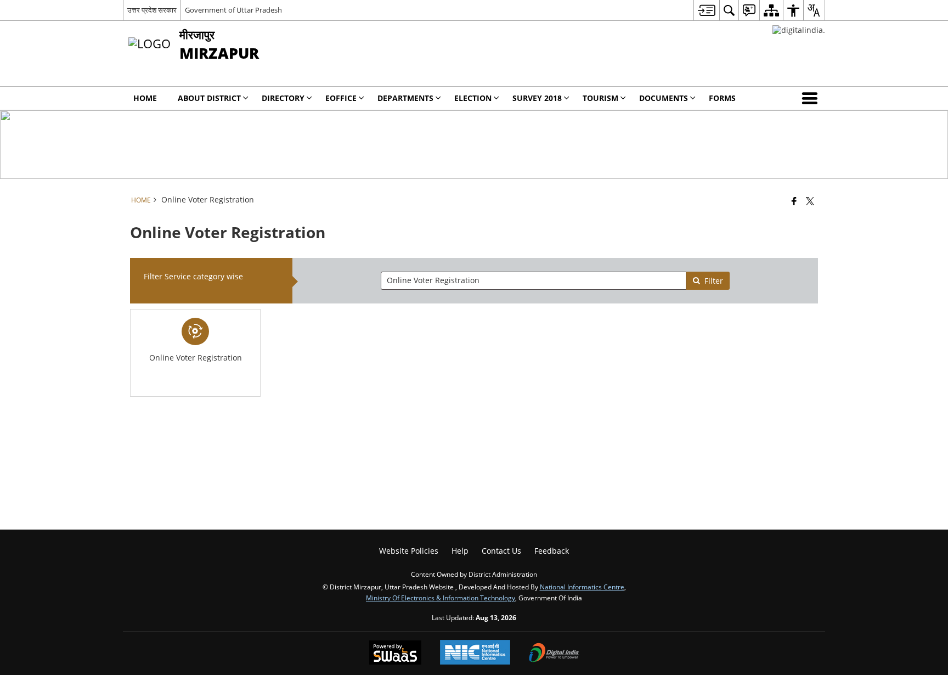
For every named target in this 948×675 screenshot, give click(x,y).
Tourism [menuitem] (600, 98)
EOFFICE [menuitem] (341, 98)
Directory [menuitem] (283, 98)
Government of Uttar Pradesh (233, 10)
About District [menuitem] (209, 98)
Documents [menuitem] (663, 98)
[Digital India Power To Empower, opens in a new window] (554, 653)
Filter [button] (713, 280)
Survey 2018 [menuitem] (537, 98)
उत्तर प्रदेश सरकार (152, 10)
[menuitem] (706, 10)
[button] (812, 98)
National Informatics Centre (582, 586)
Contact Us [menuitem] (501, 550)
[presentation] (533, 281)
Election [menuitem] (473, 98)
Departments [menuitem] (405, 98)
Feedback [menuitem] (551, 550)
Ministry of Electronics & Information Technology (440, 597)
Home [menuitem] (145, 98)
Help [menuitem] (460, 550)
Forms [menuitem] (722, 98)
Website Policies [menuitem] (408, 550)
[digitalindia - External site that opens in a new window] (798, 30)
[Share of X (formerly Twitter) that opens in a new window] (810, 200)
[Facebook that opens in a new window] (794, 200)
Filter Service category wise (193, 276)
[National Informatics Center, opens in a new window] (475, 653)
